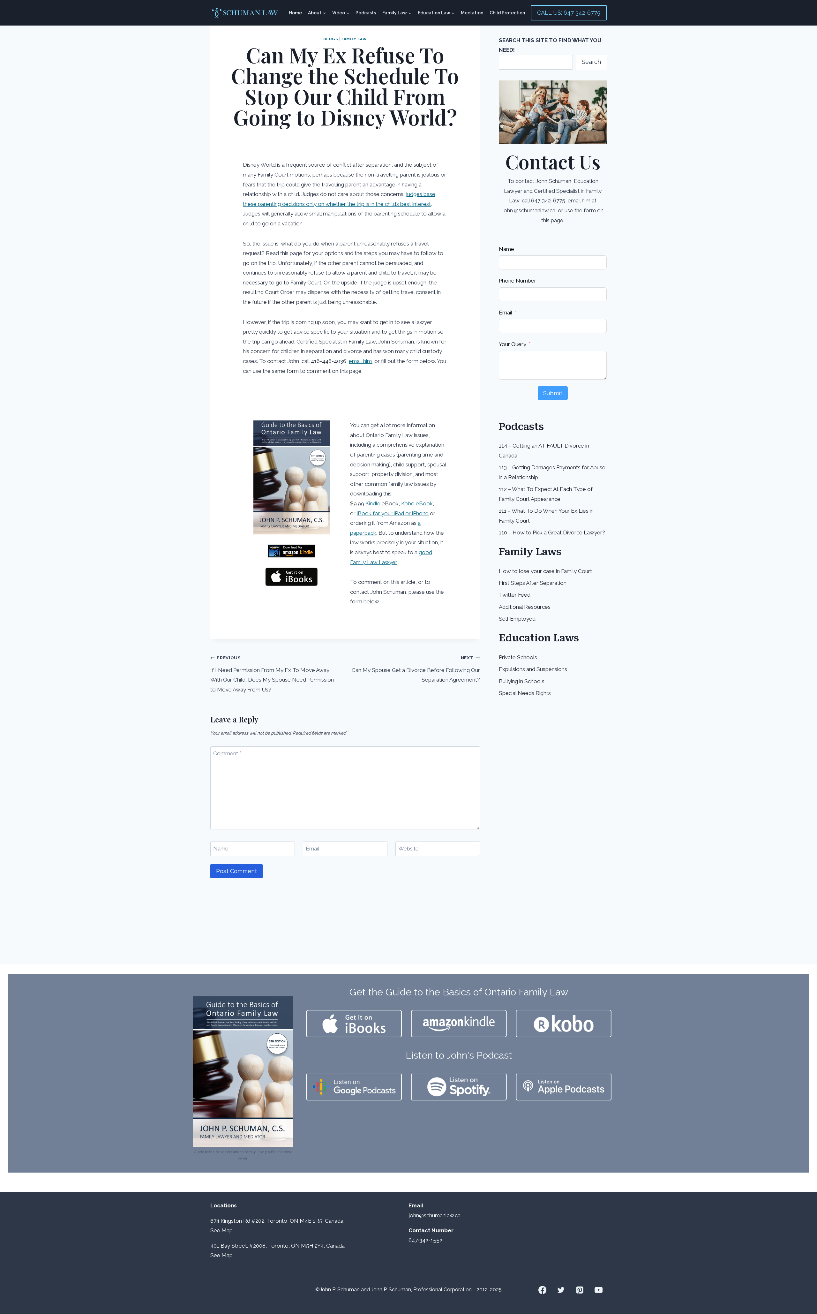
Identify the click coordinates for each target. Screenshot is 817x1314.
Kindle (373, 503)
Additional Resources (525, 607)
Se (213, 1230)
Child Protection (507, 12)
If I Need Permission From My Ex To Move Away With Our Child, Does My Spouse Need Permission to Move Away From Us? (272, 673)
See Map (221, 1255)
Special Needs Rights (525, 693)
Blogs (330, 39)
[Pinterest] (580, 1290)
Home (295, 12)
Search (591, 61)
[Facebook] (542, 1290)
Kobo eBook (417, 503)
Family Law (354, 39)
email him (360, 361)
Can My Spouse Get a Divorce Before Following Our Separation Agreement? (416, 669)
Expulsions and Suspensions (533, 669)
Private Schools (518, 657)
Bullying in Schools (521, 681)
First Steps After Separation (532, 583)
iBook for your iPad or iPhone (393, 513)
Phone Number (517, 280)
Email (312, 848)
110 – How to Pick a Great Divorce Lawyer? (552, 532)
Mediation (472, 12)
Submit (552, 393)
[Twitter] (561, 1290)
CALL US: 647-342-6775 (568, 12)
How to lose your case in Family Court (545, 571)
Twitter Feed (514, 595)
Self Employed (517, 618)
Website (408, 848)
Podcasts (366, 12)
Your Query (512, 344)
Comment (227, 753)
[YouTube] (598, 1290)
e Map (225, 1230)
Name (221, 848)
